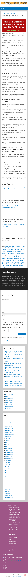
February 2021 (8, 472)
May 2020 (7, 491)
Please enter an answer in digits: (11, 327)
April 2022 (7, 444)
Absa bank (11, 246)
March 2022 (8, 446)
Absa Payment (11, 253)
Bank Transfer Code (17, 576)
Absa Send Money (11, 255)
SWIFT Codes (8, 402)
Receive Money (15, 262)
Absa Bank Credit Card (8, 248)
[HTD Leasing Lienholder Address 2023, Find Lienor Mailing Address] (14, 192)
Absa (6, 246)
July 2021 (7, 462)
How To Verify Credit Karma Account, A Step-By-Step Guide (14, 509)
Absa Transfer (9, 256)
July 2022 (7, 438)
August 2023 (8, 420)
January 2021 (8, 475)
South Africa (9, 264)
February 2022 (8, 448)
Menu (2, 8)
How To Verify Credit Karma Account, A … (15, 558)
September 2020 (9, 483)
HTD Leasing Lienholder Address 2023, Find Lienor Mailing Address (13, 201)
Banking (20, 256)
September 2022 (9, 434)
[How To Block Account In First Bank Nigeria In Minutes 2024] (14, 211)
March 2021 (8, 470)
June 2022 (7, 440)
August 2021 (8, 460)
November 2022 (9, 430)
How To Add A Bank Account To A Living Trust (13, 529)
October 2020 (8, 481)
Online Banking (6, 262)
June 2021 (7, 464)
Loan (3, 260)
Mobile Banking (10, 260)
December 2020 (9, 477)
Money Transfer (19, 260)
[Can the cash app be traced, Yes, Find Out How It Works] (14, 230)
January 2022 (8, 450)
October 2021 (8, 456)
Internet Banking (9, 394)
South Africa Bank (19, 264)
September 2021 (9, 458)
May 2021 (7, 466)
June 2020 (7, 489)
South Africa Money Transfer (10, 265)
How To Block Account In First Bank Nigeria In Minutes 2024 (12, 220)
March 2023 (8, 422)
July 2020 (7, 487)
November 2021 (9, 454)
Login (6, 396)
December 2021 (9, 452)
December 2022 (9, 428)
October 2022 (8, 432)
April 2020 (7, 493)
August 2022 (8, 436)
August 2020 (8, 485)
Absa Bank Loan (11, 249)
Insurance (22, 258)
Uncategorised (9, 406)
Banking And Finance (7, 258)
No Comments (17, 42)
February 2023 (8, 424)
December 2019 (9, 497)
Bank (15, 256)
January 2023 (8, 426)
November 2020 (9, 479)
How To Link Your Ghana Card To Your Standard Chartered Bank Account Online (14, 360)
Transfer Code (7, 40)
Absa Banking (10, 251)
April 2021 (7, 468)
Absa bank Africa (19, 246)
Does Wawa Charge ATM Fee (12, 374)
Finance (16, 258)
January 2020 (8, 495)
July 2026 (7, 418)
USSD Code (8, 408)
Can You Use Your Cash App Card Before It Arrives (14, 524)
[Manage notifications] (25, 575)
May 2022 (7, 442)
